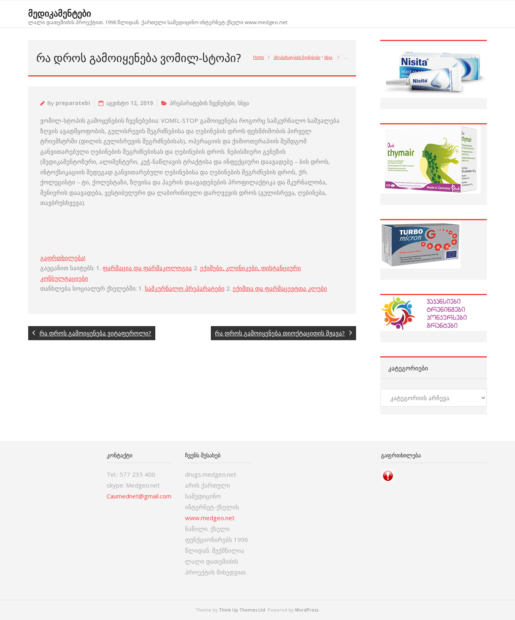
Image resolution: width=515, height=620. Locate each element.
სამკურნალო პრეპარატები (185, 288)
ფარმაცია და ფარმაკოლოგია (147, 268)
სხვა (328, 57)
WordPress (306, 610)
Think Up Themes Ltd (242, 610)
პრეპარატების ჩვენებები (297, 57)
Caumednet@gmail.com (139, 496)
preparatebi (73, 103)
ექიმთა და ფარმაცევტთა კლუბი (280, 288)
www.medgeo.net (210, 518)
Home (258, 57)
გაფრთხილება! (62, 258)
